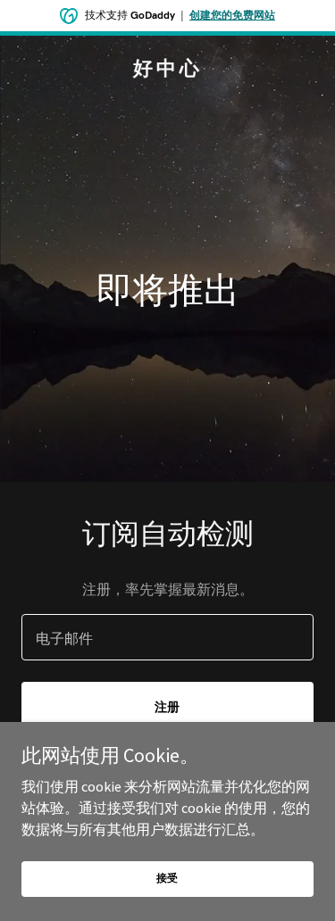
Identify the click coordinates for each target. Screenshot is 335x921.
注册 (168, 707)
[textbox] (167, 637)
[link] (167, 70)
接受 (168, 877)
